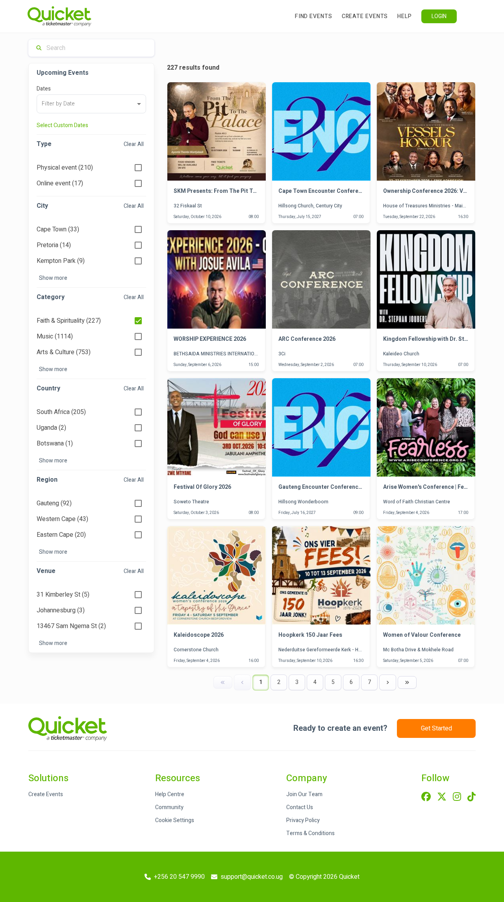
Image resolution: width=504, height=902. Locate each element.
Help (404, 16)
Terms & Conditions (310, 833)
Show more (53, 278)
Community (169, 807)
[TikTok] (471, 797)
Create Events (365, 16)
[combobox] (91, 103)
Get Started (436, 728)
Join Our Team (304, 794)
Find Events (313, 16)
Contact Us (299, 807)
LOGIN (439, 16)
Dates (44, 89)
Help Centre (169, 794)
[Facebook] (426, 797)
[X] (442, 797)
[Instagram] (457, 797)
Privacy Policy (303, 820)
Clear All (134, 144)
